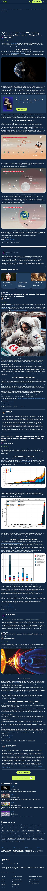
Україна (35, 4)
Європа (12, 53)
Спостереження (27, 4)
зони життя (16, 682)
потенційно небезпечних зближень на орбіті (11, 543)
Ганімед (22, 53)
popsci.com (11, 401)
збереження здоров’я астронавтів (19, 310)
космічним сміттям (25, 461)
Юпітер (17, 242)
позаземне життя (31, 740)
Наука (13, 4)
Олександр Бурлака (9, 638)
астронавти (8, 406)
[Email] (6, 254)
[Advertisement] (23, 23)
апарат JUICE (14, 43)
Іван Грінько (7, 298)
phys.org (11, 735)
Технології (19, 4)
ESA (10, 237)
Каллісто (17, 53)
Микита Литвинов (8, 37)
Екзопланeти (8, 740)
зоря (15, 740)
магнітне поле (22, 740)
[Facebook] (8, 748)
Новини (3, 4)
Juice (12, 242)
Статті (8, 4)
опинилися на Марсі (10, 305)
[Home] (4, 2)
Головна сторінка (4, 9)
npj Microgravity (4, 308)
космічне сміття (14, 609)
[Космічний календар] (30, 2)
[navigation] (43, 1)
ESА (7, 242)
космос (22, 406)
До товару (21, 109)
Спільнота (37, 1)
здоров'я (15, 406)
